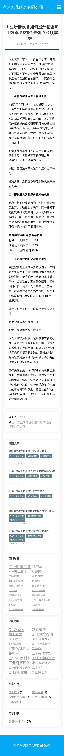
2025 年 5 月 (16, 721)
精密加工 (39, 566)
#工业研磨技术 (17, 515)
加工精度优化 (41, 639)
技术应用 (37, 692)
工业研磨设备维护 (41, 662)
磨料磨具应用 (16, 580)
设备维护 (37, 576)
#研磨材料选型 (34, 515)
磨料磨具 (14, 576)
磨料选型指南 (42, 422)
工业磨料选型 (39, 672)
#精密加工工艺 (17, 520)
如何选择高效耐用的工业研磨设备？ (28, 451)
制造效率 (39, 629)
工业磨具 (37, 667)
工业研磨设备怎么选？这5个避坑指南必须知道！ (32, 471)
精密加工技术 (18, 571)
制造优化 (16, 629)
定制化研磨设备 (19, 648)
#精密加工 (46, 476)
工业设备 (36, 604)
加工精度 (13, 638)
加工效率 (13, 604)
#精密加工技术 (17, 540)
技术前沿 (14, 692)
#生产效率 (32, 495)
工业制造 (37, 648)
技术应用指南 (17, 697)
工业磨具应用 (18, 672)
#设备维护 (32, 456)
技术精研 (14, 702)
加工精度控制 (15, 643)
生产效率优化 (38, 609)
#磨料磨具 (32, 476)
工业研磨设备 (25, 422)
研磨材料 (37, 580)
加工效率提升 (43, 634)
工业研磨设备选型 (41, 600)
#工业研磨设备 (17, 456)
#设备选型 (46, 495)
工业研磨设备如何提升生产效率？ (26, 491)
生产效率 (13, 590)
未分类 (21, 417)
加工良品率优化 (41, 643)
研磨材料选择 (16, 585)
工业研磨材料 (20, 658)
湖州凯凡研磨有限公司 (37, 745)
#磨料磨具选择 (34, 535)
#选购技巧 (46, 456)
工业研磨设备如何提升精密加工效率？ (29, 531)
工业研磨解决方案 (43, 658)
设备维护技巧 (39, 585)
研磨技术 (38, 571)
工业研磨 (13, 653)
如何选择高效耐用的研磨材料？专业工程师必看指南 (31, 511)
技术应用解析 (40, 697)
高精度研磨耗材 (16, 609)
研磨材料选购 (15, 595)
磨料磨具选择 (38, 595)
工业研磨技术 (15, 600)
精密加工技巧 (17, 426)
